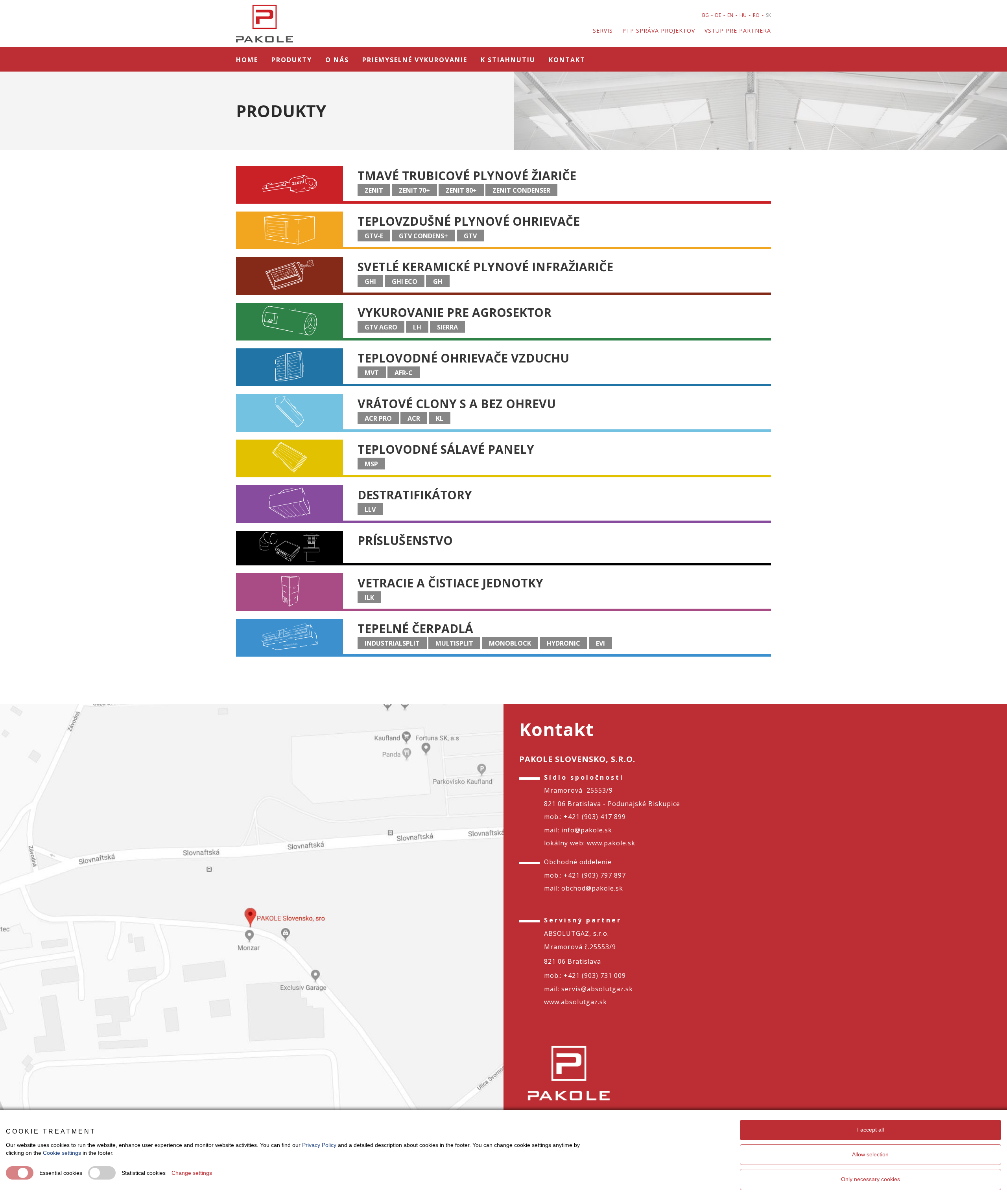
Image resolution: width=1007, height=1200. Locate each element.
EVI (600, 643)
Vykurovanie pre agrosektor (454, 312)
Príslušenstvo (405, 540)
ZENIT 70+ (414, 190)
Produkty (291, 60)
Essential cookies (60, 1173)
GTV (470, 236)
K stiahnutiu (508, 60)
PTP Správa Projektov (658, 30)
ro (756, 15)
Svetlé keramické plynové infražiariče (485, 267)
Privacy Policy (319, 1145)
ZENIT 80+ (461, 190)
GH (438, 281)
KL (439, 418)
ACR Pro (378, 418)
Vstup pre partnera (738, 30)
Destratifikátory (415, 495)
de (718, 15)
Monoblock (510, 643)
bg (705, 15)
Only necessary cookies (870, 1179)
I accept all (870, 1129)
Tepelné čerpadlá (415, 628)
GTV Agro (381, 327)
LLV (370, 509)
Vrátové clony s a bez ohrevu (457, 404)
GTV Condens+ (423, 236)
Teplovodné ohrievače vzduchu (463, 358)
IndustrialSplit (392, 643)
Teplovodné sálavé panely (446, 449)
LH (417, 327)
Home (247, 60)
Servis (603, 30)
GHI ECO (404, 281)
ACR (414, 418)
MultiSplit (454, 643)
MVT (372, 372)
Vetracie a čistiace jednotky (450, 583)
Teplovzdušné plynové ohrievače (469, 221)
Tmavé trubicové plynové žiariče (467, 175)
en (730, 15)
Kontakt (567, 60)
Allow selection (870, 1154)
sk (768, 15)
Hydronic (563, 643)
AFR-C (404, 372)
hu (743, 15)
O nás (337, 60)
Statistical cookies (144, 1173)
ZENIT (374, 190)
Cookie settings (62, 1153)
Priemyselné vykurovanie (414, 60)
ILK (369, 597)
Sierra (447, 327)
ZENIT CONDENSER (521, 190)
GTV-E (374, 236)
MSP (371, 464)
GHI (370, 281)
